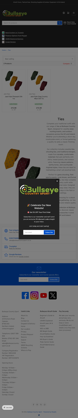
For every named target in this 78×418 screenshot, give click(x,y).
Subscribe (49, 232)
